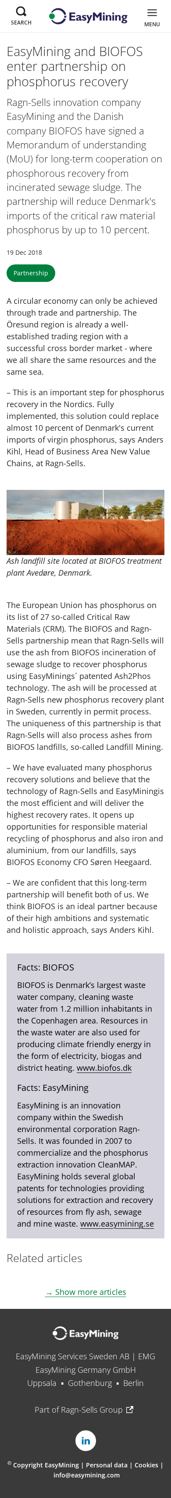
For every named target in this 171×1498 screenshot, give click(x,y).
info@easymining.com (86, 1475)
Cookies (147, 1465)
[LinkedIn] (85, 1440)
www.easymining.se (117, 1223)
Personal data (107, 1465)
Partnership (31, 273)
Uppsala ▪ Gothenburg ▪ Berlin (85, 1383)
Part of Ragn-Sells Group (79, 1409)
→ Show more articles (85, 1292)
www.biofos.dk (104, 1067)
